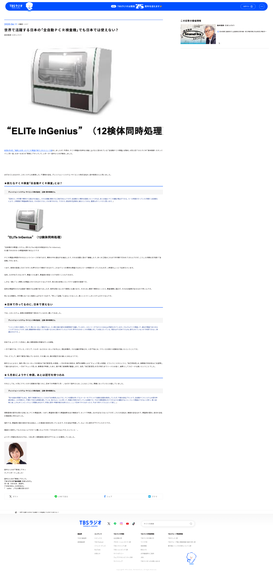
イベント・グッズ (100, 546)
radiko (9, 488)
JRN (142, 557)
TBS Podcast (98, 542)
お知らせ (97, 553)
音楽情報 (144, 546)
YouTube (97, 550)
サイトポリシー (119, 553)
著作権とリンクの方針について (178, 546)
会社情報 (117, 538)
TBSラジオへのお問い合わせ (150, 561)
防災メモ (144, 550)
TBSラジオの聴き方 (147, 538)
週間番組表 (81, 542)
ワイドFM (144, 542)
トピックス (98, 538)
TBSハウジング (119, 546)
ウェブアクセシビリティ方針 (123, 557)
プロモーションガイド (121, 542)
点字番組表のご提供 (147, 553)
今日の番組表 (82, 538)
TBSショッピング (120, 550)
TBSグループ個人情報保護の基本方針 (180, 542)
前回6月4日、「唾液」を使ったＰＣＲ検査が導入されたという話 (28, 150)
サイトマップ (118, 561)
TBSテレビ (171, 538)
